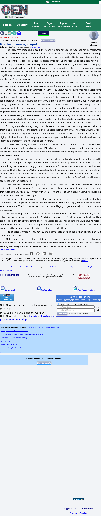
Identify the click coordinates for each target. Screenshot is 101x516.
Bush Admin (26, 267)
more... (85, 261)
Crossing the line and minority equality (14, 338)
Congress (58, 267)
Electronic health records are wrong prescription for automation (22, 334)
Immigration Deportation (70, 267)
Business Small (36, 267)
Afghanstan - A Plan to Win (10, 344)
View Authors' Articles (86, 290)
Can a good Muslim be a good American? (14, 331)
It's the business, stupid (18, 44)
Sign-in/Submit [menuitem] (49, 25)
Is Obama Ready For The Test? (11, 348)
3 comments (36, 47)
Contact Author (11, 290)
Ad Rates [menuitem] (75, 25)
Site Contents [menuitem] (36, 25)
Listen (44, 33)
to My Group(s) (6, 270)
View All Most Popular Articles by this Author (44, 327)
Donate (33, 316)
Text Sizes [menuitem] (88, 25)
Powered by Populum (78, 513)
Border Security (16, 267)
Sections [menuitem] (7, 24)
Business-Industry (48, 267)
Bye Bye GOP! (5, 341)
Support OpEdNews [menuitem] (63, 25)
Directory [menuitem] (22, 24)
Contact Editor (47, 290)
